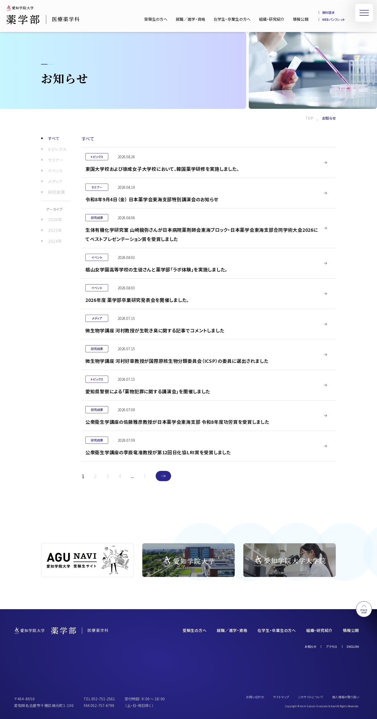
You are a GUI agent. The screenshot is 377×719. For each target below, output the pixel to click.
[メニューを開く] (364, 13)
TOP (309, 118)
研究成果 (56, 192)
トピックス (57, 149)
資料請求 (328, 12)
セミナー (56, 160)
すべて (54, 138)
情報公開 (301, 19)
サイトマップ (281, 697)
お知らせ (310, 646)
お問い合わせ (255, 697)
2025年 (55, 230)
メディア (55, 181)
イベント (55, 170)
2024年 (55, 241)
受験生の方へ (155, 19)
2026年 (55, 219)
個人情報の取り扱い (345, 697)
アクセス (331, 646)
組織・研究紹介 (272, 19)
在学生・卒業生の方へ (232, 19)
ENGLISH (353, 646)
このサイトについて (310, 697)
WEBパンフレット (333, 19)
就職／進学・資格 (190, 19)
